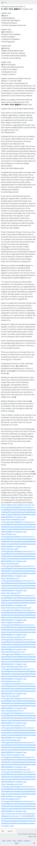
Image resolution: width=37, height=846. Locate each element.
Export (10, 831)
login (17, 843)
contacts (26, 841)
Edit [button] (2, 831)
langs (20, 841)
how (14, 841)
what (9, 841)
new (3, 841)
